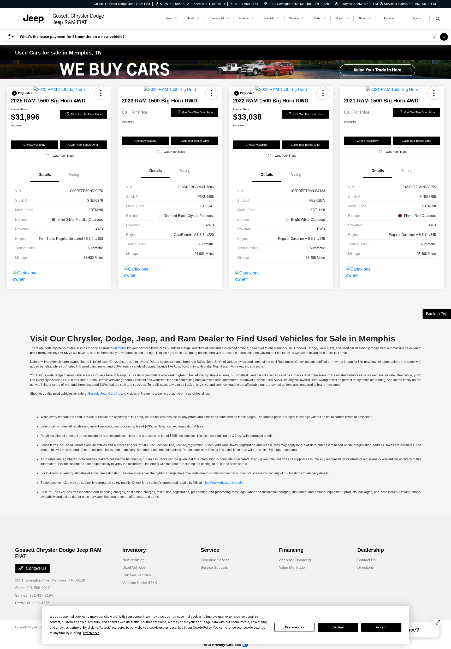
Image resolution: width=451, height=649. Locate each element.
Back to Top (437, 314)
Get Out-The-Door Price (86, 114)
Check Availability (34, 144)
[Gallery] (225, 69)
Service (210, 550)
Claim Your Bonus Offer (83, 144)
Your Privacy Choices (222, 644)
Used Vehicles (134, 567)
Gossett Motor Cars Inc (104, 393)
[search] (438, 19)
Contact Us (35, 568)
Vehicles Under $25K (139, 582)
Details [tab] (44, 174)
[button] (22, 93)
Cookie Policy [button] (202, 627)
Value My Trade (292, 567)
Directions (365, 567)
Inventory (134, 550)
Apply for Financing (295, 560)
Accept (381, 627)
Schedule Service (215, 560)
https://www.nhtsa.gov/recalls (223, 483)
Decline (338, 627)
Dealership (370, 550)
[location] (265, 4)
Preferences (294, 627)
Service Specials (214, 567)
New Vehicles (133, 560)
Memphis (119, 348)
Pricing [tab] (73, 174)
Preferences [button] (91, 633)
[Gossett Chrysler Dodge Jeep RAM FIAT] (60, 18)
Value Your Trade (63, 155)
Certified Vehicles (136, 575)
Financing (291, 550)
